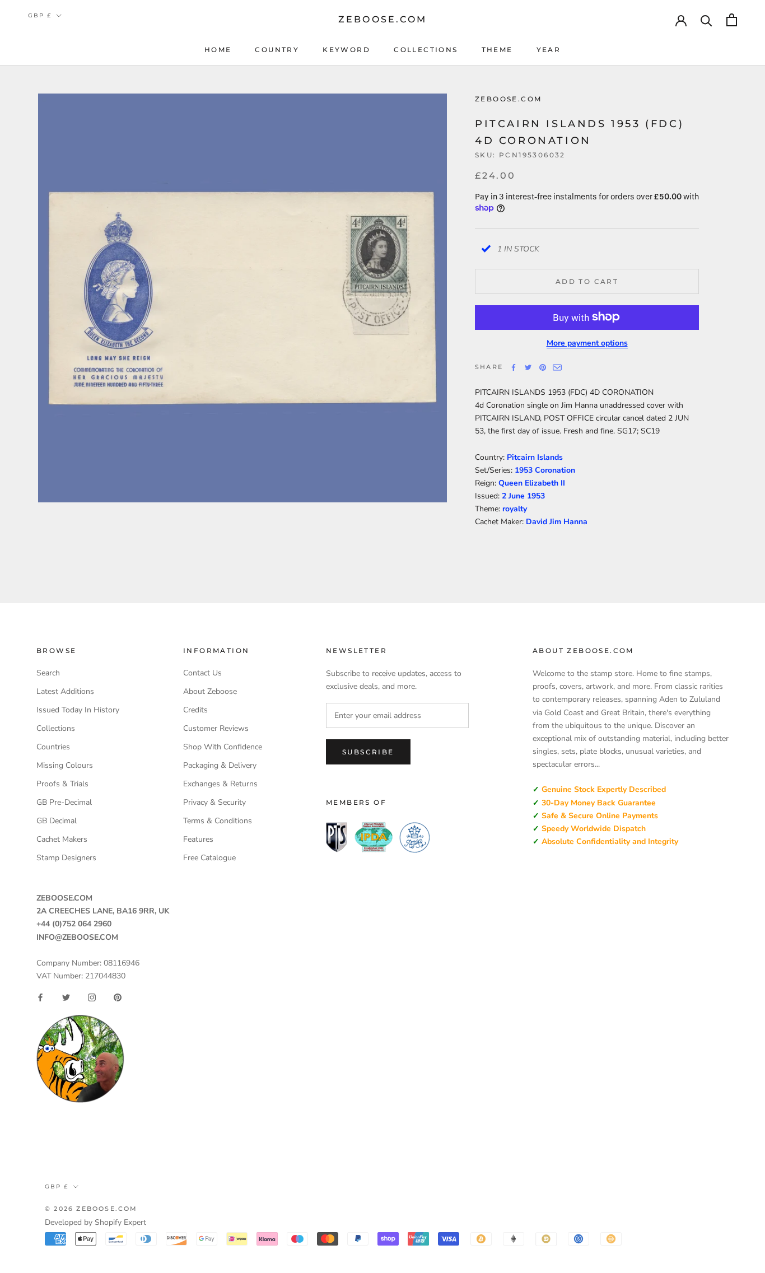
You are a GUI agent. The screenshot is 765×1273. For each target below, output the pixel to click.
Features (198, 839)
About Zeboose (210, 691)
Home (218, 49)
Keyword (346, 49)
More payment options (587, 342)
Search (48, 673)
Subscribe (368, 752)
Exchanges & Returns (220, 783)
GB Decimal (56, 820)
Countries (53, 747)
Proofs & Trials (62, 783)
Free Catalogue (209, 857)
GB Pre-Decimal (64, 802)
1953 (536, 495)
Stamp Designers (66, 857)
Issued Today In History (77, 710)
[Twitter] (528, 367)
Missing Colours (64, 765)
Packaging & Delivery (219, 765)
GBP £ (40, 15)
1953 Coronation (545, 469)
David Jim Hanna (556, 521)
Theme (497, 49)
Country (277, 49)
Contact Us (202, 673)
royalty (514, 508)
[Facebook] (513, 367)
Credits (195, 710)
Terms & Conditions (217, 820)
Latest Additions (65, 691)
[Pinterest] (542, 367)
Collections (426, 49)
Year (549, 49)
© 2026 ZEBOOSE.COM (91, 1209)
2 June (514, 495)
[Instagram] (92, 997)
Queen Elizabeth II (531, 482)
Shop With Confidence (222, 747)
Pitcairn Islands (535, 456)
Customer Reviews (216, 728)
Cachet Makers (61, 839)
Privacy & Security (214, 802)
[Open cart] (731, 19)
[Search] (706, 20)
